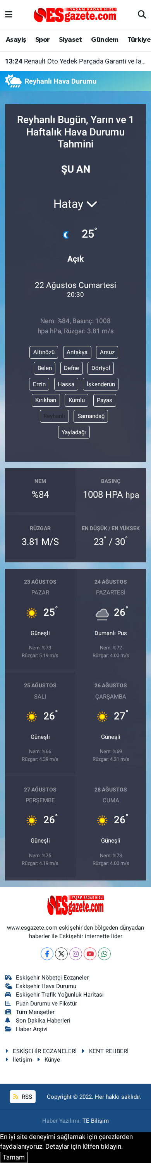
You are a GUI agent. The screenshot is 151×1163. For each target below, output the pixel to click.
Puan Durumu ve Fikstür (46, 1003)
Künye (52, 1059)
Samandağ (91, 416)
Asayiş (16, 39)
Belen (45, 368)
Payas (104, 400)
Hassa (66, 384)
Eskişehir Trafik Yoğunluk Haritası (60, 994)
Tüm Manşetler (35, 1012)
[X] (61, 953)
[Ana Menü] (8, 15)
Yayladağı (74, 432)
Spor (42, 39)
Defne (71, 368)
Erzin (39, 384)
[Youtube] (90, 953)
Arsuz (107, 352)
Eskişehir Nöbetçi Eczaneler (52, 977)
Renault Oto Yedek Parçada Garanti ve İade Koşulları (75, 61)
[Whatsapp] (104, 953)
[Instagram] (75, 953)
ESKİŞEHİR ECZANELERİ (45, 1051)
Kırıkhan (45, 400)
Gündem (104, 39)
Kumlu (77, 400)
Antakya (77, 352)
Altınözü (44, 352)
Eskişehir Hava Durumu (46, 986)
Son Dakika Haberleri (43, 1020)
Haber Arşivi (32, 1029)
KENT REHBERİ (109, 1051)
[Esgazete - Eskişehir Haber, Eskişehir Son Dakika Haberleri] (75, 14)
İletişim (22, 1059)
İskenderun (101, 384)
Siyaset (70, 39)
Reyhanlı (54, 416)
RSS (26, 1096)
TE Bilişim (95, 1120)
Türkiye (139, 39)
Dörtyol (100, 368)
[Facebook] (47, 953)
